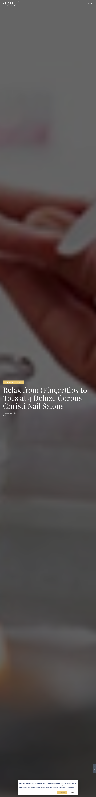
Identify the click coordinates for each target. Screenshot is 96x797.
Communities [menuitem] (71, 4)
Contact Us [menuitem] (86, 4)
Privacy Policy (67, 785)
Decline (72, 792)
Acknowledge (62, 792)
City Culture (9, 382)
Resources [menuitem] (79, 4)
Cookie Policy (60, 785)
